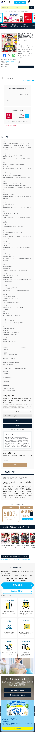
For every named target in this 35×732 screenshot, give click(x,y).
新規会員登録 (17, 585)
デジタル (8, 101)
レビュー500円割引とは (27, 80)
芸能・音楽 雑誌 (9, 11)
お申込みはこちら (27, 519)
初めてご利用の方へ (17, 591)
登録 (15, 464)
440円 (21, 94)
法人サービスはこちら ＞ (8, 595)
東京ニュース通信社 (9, 61)
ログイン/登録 (20, 2)
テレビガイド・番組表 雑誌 (20, 11)
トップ (2, 11)
